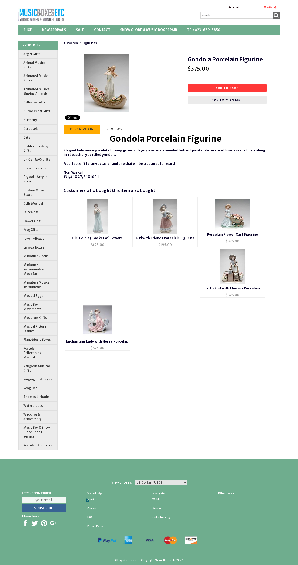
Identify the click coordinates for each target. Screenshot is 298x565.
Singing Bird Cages (37, 379)
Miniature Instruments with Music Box (36, 269)
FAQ (89, 517)
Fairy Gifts (31, 212)
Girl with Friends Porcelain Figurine (165, 238)
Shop (27, 30)
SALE (80, 30)
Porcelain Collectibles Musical (32, 353)
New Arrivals (54, 30)
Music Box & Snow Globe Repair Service (36, 432)
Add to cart (227, 88)
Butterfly (30, 120)
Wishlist (157, 499)
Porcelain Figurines (37, 445)
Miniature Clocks (36, 256)
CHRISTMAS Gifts (36, 159)
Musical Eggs (33, 296)
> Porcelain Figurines (80, 43)
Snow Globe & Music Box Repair (148, 30)
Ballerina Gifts (34, 102)
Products (31, 45)
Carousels (30, 129)
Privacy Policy (95, 526)
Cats (26, 138)
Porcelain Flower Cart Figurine (232, 234)
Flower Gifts (32, 221)
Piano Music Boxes (37, 340)
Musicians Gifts (35, 318)
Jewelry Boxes (33, 239)
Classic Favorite (35, 168)
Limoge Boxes (33, 247)
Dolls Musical (33, 204)
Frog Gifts (30, 230)
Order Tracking (161, 517)
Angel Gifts (31, 54)
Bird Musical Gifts (36, 111)
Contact (102, 30)
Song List (30, 388)
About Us (92, 499)
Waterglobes (33, 406)
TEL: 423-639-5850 (203, 30)
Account (233, 7)
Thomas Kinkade (36, 397)
